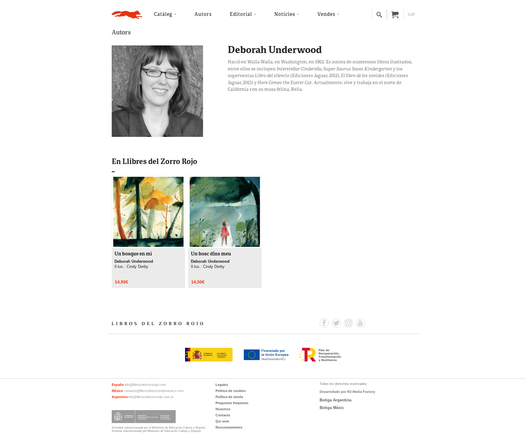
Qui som (222, 421)
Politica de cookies (231, 391)
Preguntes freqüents (232, 403)
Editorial (241, 15)
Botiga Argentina (335, 400)
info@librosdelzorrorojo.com (145, 384)
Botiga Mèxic (332, 407)
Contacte (223, 415)
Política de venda (229, 397)
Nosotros (223, 409)
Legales (222, 384)
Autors (203, 15)
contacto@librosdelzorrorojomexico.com (154, 391)
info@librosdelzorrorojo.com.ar (151, 397)
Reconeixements (229, 427)
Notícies (284, 15)
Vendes (326, 15)
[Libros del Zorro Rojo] (127, 14)
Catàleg (163, 15)
